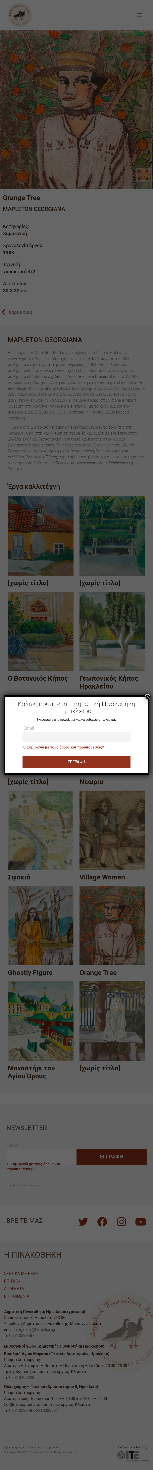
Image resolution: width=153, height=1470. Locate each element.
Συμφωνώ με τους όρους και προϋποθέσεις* (65, 747)
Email (29, 728)
